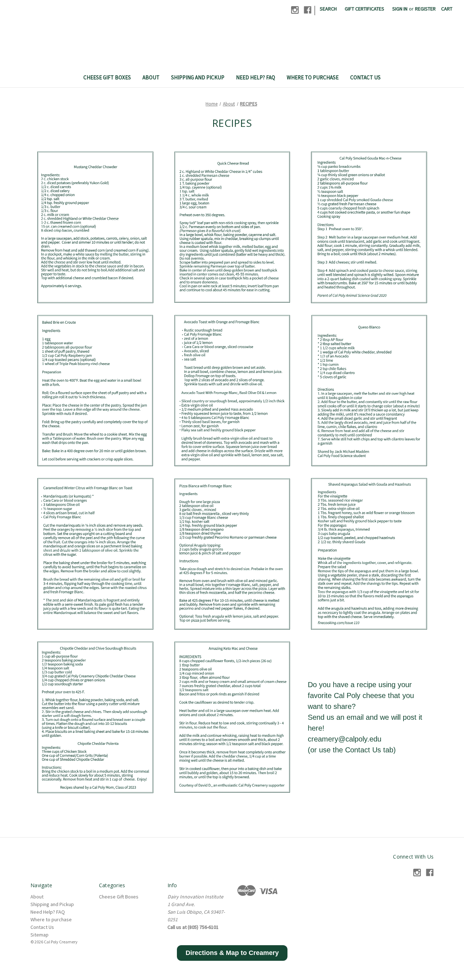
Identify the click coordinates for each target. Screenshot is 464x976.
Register (425, 8)
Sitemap (39, 934)
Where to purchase (313, 77)
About (151, 77)
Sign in (399, 8)
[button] (95, 227)
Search (328, 8)
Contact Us (365, 77)
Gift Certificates (364, 8)
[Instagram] (295, 10)
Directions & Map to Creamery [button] (232, 952)
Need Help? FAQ (255, 77)
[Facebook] (307, 10)
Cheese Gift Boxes (107, 77)
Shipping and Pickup (197, 77)
